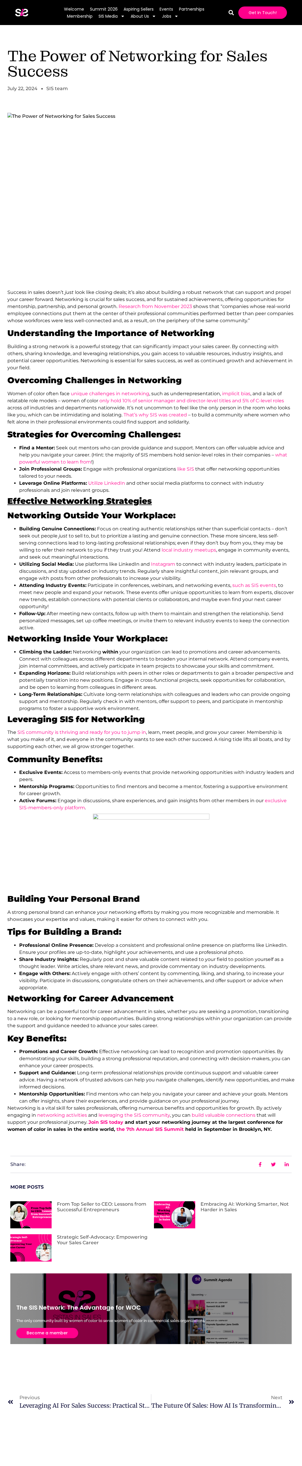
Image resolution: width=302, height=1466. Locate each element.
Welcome (74, 9)
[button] (231, 12)
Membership (80, 16)
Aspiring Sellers (139, 9)
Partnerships (191, 9)
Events (166, 9)
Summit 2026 (104, 9)
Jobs (166, 16)
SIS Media (108, 16)
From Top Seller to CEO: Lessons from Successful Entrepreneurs (101, 1206)
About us (140, 16)
